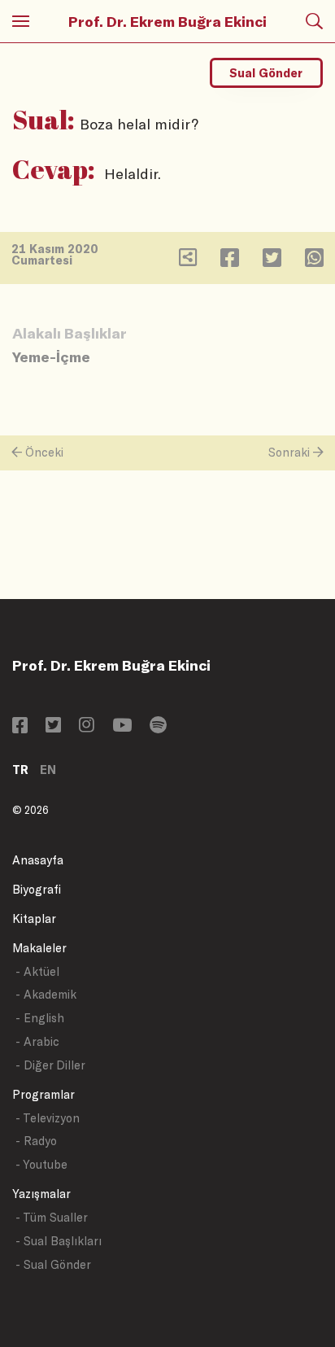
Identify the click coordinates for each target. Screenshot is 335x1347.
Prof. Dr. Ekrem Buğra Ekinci (167, 21)
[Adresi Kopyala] (188, 261)
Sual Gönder (265, 73)
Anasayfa (37, 860)
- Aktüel (37, 971)
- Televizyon (47, 1118)
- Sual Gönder (53, 1264)
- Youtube (41, 1164)
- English (39, 1018)
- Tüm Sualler (51, 1217)
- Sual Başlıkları (58, 1241)
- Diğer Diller (50, 1065)
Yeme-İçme (51, 356)
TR (20, 769)
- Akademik (45, 994)
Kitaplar (34, 918)
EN (48, 769)
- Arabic (37, 1041)
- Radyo (36, 1141)
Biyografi (36, 889)
